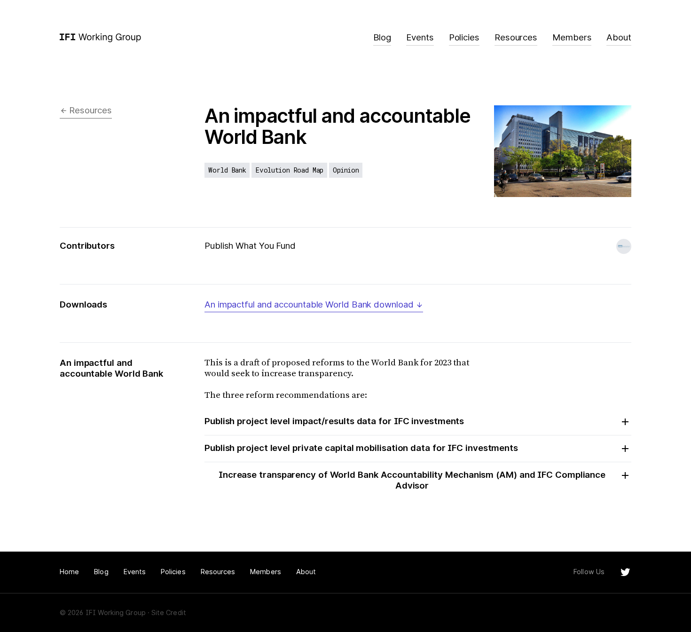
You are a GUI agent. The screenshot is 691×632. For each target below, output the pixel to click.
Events (419, 37)
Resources (516, 37)
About (618, 37)
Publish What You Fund (250, 245)
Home (69, 572)
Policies (464, 37)
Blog (382, 37)
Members (571, 37)
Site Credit (168, 612)
